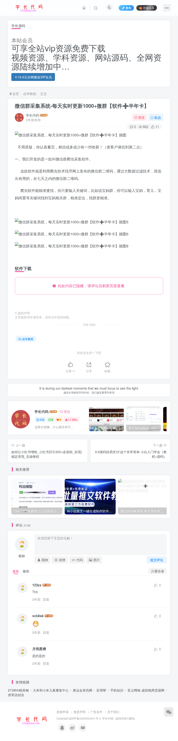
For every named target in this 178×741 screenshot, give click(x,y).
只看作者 (157, 571)
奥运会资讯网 (82, 690)
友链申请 (63, 712)
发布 (128, 8)
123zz (36, 585)
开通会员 (148, 8)
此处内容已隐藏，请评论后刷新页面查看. (90, 285)
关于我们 (113, 712)
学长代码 (32, 115)
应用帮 (101, 690)
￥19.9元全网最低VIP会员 (33, 77)
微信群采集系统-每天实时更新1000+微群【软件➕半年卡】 (82, 105)
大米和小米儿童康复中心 (51, 690)
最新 (16, 571)
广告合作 (96, 712)
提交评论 (156, 559)
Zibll (121, 718)
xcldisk (38, 615)
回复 (46, 599)
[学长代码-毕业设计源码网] (31, 720)
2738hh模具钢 (18, 690)
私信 (157, 117)
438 (42, 419)
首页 (15, 93)
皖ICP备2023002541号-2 (85, 718)
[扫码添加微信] (168, 711)
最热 (26, 571)
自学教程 (29, 93)
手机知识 (116, 690)
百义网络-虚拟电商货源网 (145, 690)
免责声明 (79, 712)
